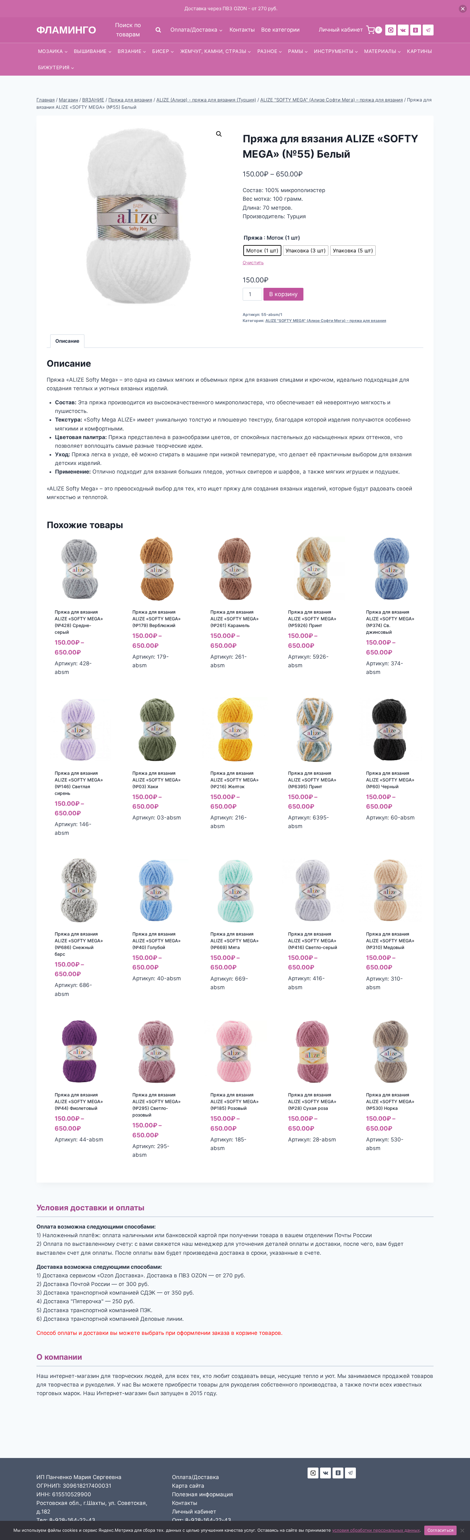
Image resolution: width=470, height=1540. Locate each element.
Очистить (253, 262)
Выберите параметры (147, 679)
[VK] (403, 30)
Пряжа (253, 238)
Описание (67, 341)
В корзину (283, 294)
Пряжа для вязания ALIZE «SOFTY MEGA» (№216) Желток (234, 779)
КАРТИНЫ (419, 51)
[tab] (67, 341)
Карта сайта (188, 1486)
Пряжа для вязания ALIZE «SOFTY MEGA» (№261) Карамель (234, 618)
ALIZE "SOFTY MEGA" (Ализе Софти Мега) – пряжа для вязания (325, 320)
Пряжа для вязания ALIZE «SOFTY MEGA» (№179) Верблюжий (156, 618)
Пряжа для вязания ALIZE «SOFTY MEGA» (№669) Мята (234, 940)
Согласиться (440, 1530)
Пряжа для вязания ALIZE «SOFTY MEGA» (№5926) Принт (312, 618)
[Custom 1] (415, 30)
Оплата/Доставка (195, 1477)
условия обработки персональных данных (376, 1530)
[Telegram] (428, 30)
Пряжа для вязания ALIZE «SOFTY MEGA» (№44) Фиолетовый (79, 1101)
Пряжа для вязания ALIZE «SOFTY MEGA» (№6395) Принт (312, 779)
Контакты (242, 29)
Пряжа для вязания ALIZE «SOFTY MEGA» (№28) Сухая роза (312, 1101)
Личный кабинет (194, 1511)
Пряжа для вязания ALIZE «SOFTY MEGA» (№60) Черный (390, 779)
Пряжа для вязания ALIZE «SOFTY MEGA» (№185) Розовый (234, 1101)
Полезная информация (202, 1494)
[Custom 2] (390, 30)
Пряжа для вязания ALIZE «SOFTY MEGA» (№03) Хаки (156, 779)
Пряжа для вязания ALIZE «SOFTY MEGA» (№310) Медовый (390, 940)
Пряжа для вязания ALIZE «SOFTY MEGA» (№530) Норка (390, 1101)
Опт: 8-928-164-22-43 (201, 1520)
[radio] (262, 250)
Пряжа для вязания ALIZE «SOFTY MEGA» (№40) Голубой (156, 940)
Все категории (280, 29)
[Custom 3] (313, 1473)
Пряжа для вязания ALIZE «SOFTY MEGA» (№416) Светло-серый (312, 940)
